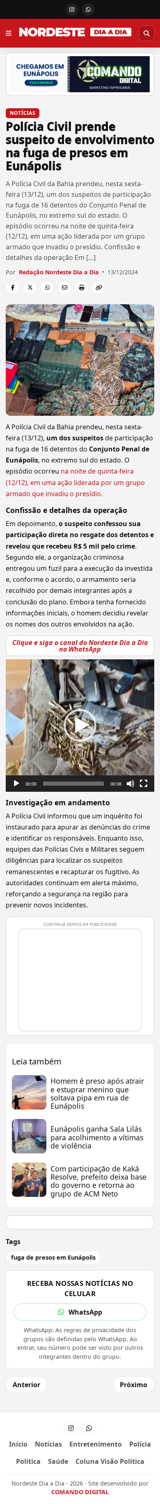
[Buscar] (146, 33)
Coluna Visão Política (109, 1461)
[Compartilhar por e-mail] (64, 287)
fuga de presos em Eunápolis (53, 1257)
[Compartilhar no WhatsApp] (47, 287)
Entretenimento (95, 1444)
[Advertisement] (83, 983)
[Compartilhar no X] (30, 287)
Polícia (140, 1444)
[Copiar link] (99, 287)
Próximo (133, 1384)
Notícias (22, 112)
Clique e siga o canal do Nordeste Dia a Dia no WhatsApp (80, 646)
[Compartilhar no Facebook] (13, 287)
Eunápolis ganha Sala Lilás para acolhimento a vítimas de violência (96, 1137)
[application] (80, 725)
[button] (80, 725)
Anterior (26, 1384)
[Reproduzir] (16, 783)
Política (28, 1461)
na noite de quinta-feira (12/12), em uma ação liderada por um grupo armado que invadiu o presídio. (75, 482)
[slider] (73, 784)
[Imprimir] (82, 287)
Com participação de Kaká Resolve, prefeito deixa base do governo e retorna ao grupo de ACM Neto (98, 1181)
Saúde (58, 1461)
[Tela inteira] (143, 783)
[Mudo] (130, 783)
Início (18, 1444)
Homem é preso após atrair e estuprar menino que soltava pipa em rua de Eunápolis (97, 1093)
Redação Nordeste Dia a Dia (59, 272)
